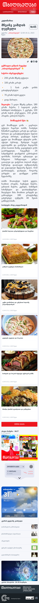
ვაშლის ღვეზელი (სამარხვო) (12, 267)
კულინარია (7, 20)
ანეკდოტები (5, 541)
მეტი (33, 12)
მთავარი (27, 587)
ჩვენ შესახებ (29, 589)
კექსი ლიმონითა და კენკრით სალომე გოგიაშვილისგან (15, 303)
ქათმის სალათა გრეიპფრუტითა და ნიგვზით (18, 231)
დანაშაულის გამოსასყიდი (10, 527)
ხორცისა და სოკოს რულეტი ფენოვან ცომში (18, 373)
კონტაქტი (27, 591)
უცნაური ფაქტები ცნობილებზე (11, 548)
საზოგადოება (8, 12)
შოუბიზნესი (22, 12)
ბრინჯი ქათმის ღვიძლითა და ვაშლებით (16, 409)
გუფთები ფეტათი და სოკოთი (12, 338)
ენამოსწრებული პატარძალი (11, 534)
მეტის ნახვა (19, 424)
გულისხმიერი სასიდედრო (10, 555)
